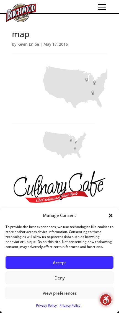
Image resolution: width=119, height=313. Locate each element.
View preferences (60, 293)
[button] (110, 215)
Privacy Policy (46, 305)
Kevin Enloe (28, 44)
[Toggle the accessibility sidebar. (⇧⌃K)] (106, 300)
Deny (60, 278)
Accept (59, 262)
